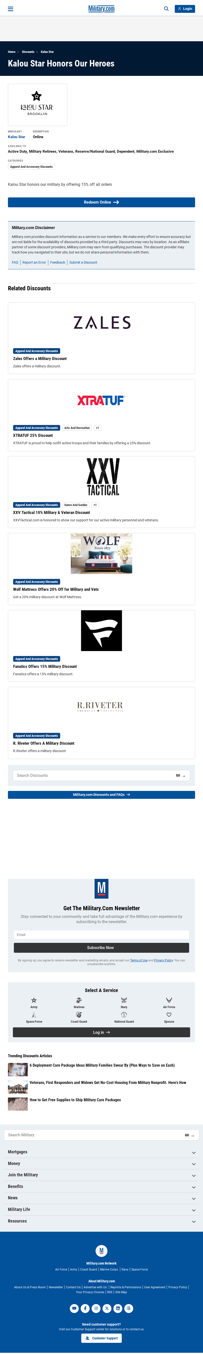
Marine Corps (109, 1269)
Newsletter (56, 1287)
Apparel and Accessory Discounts (31, 167)
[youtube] (74, 1308)
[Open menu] (10, 9)
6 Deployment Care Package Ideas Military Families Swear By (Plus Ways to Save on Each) (102, 1065)
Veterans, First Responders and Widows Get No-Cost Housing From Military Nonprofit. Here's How (108, 1082)
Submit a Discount (83, 262)
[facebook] (85, 1308)
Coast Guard (88, 1269)
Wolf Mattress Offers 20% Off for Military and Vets (56, 589)
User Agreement (154, 1287)
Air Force (61, 1269)
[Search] (166, 9)
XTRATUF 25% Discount (33, 435)
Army (73, 1269)
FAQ (15, 262)
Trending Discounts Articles (30, 1056)
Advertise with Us (95, 1287)
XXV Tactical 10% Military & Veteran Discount (51, 512)
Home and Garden (75, 505)
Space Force (139, 1269)
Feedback (57, 262)
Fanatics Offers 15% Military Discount (45, 666)
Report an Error (34, 262)
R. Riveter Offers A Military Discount (43, 743)
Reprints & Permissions (125, 1287)
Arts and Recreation (77, 428)
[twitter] (106, 1308)
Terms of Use (139, 960)
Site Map (121, 1292)
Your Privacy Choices (90, 1292)
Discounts (28, 52)
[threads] (128, 1308)
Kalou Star (47, 52)
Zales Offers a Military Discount (40, 358)
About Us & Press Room (30, 1287)
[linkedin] (117, 1308)
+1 (97, 428)
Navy (125, 1269)
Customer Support (105, 1338)
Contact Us (73, 1287)
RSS (109, 1292)
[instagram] (96, 1308)
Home (11, 52)
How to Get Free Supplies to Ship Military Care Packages (75, 1100)
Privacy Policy (163, 960)
